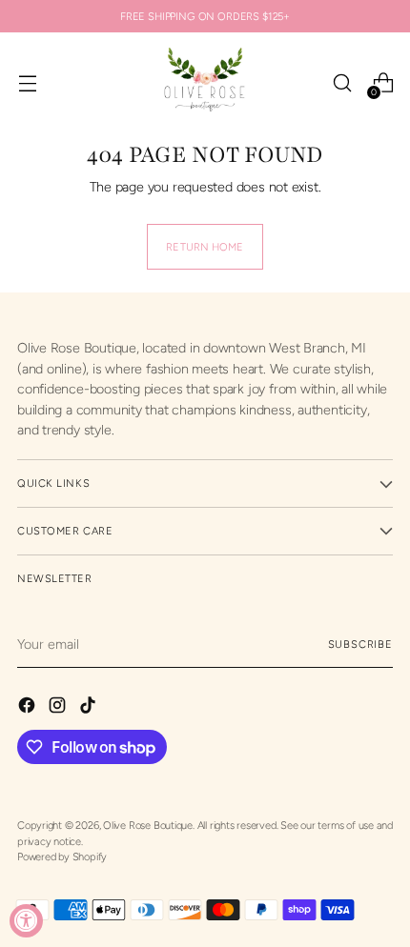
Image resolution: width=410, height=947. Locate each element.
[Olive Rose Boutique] (205, 83)
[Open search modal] (341, 83)
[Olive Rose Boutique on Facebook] (28, 707)
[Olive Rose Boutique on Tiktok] (89, 707)
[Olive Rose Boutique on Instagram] (59, 707)
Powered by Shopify (62, 856)
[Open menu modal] (27, 83)
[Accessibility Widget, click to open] (26, 920)
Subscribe (361, 644)
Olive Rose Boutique (148, 825)
